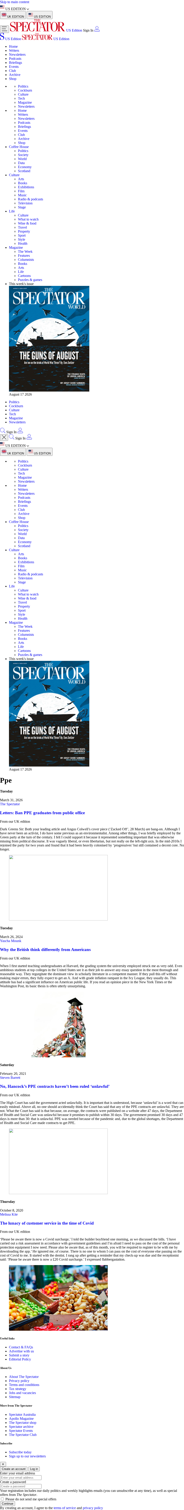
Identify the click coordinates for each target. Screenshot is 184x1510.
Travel (22, 227)
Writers (14, 50)
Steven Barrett (10, 1077)
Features (24, 255)
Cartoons (24, 276)
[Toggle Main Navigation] (4, 29)
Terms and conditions (24, 1385)
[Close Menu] (4, 437)
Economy (25, 167)
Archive (14, 75)
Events (14, 67)
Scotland (24, 171)
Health (22, 243)
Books (22, 183)
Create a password (13, 1482)
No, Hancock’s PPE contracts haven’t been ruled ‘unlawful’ (55, 1086)
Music (22, 195)
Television (25, 203)
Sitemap (14, 1397)
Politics (23, 86)
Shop (12, 79)
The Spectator (10, 804)
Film (21, 191)
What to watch (28, 219)
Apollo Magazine (21, 1418)
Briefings (15, 62)
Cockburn (25, 90)
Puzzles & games (30, 280)
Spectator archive (21, 1427)
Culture (23, 94)
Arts (21, 179)
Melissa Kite (9, 1214)
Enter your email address (17, 1473)
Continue (7, 1503)
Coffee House (19, 147)
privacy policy (93, 1508)
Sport (22, 235)
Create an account (14, 1469)
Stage (22, 207)
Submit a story (19, 1355)
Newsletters (17, 54)
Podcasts (15, 58)
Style (21, 239)
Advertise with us (21, 1351)
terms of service (65, 1508)
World (22, 159)
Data (21, 163)
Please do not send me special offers (30, 1499)
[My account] (97, 30)
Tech (21, 98)
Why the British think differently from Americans (45, 949)
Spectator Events (21, 1431)
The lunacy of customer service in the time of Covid (47, 1223)
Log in (34, 1469)
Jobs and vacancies (22, 1393)
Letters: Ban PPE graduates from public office (42, 812)
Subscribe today (20, 1452)
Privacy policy (19, 1381)
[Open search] (2, 432)
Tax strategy (17, 1389)
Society (23, 155)
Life (12, 211)
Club (12, 71)
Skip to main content (14, 2)
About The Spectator (24, 1377)
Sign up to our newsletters (27, 1456)
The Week (25, 251)
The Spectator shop (22, 1422)
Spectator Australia (22, 1414)
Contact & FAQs (21, 1347)
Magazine (25, 102)
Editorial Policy (20, 1359)
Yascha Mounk (10, 941)
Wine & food (27, 223)
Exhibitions (26, 187)
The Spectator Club (23, 1435)
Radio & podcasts (30, 199)
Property (24, 231)
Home (13, 46)
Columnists (26, 259)
